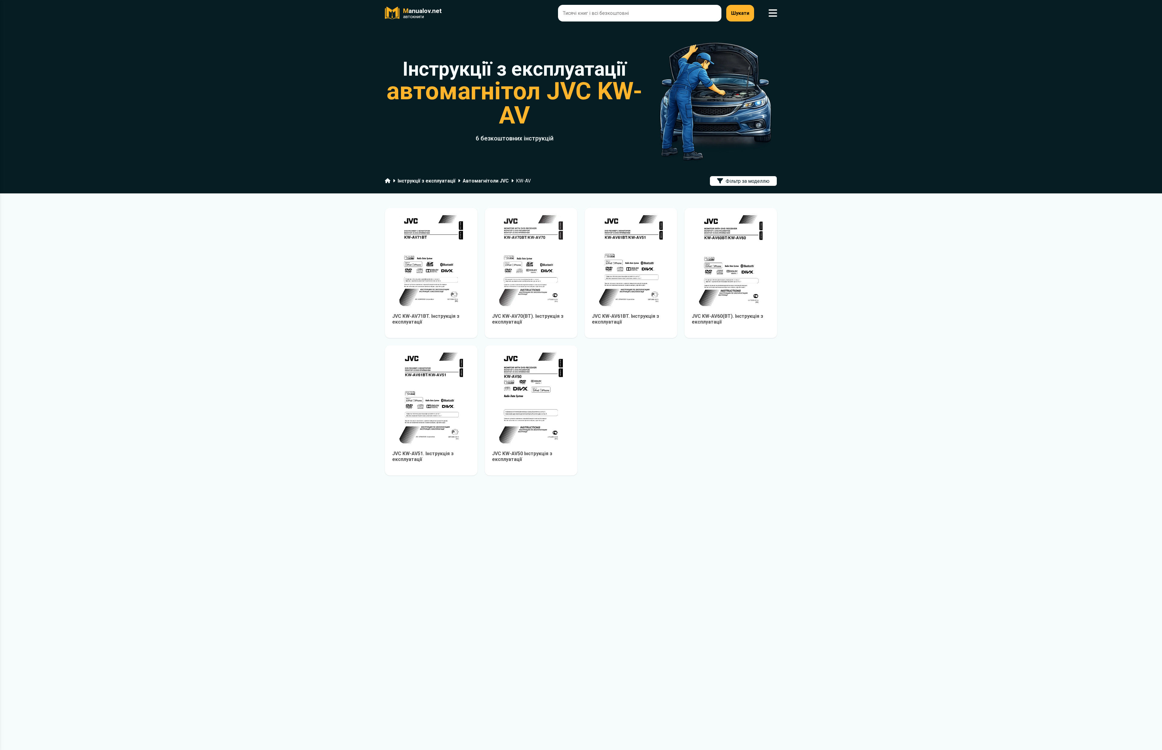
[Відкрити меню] (773, 13)
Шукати (740, 13)
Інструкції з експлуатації (426, 181)
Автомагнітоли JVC (486, 181)
